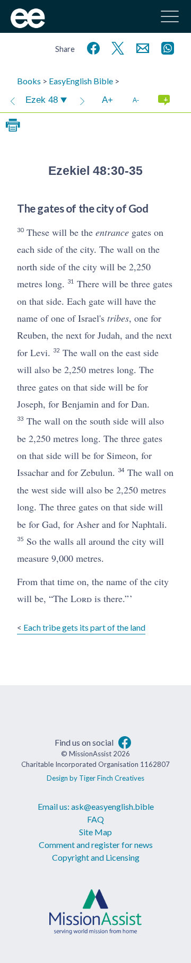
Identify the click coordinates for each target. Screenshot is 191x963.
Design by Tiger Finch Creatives (95, 778)
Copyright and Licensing (96, 857)
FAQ (95, 819)
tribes (118, 318)
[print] (12, 125)
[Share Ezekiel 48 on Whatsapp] (165, 47)
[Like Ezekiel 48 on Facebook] (91, 47)
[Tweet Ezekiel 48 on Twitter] (115, 47)
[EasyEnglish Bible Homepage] (28, 25)
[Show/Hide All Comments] (164, 100)
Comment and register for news (96, 845)
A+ (107, 100)
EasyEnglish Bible (81, 81)
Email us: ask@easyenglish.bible (96, 806)
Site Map (95, 832)
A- (136, 99)
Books (29, 81)
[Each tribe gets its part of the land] (12, 100)
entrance (112, 232)
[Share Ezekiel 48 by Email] (140, 47)
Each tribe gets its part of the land (84, 627)
